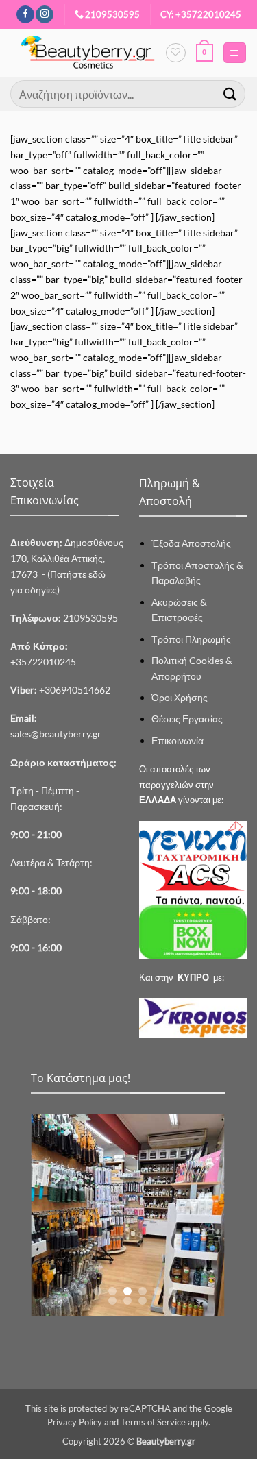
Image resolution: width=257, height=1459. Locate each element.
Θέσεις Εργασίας (187, 718)
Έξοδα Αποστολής (191, 543)
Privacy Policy (74, 1422)
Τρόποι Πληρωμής (191, 639)
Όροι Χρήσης (179, 697)
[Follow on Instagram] (44, 14)
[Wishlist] (175, 52)
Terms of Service (153, 1422)
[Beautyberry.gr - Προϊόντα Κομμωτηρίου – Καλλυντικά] (88, 53)
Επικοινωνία (177, 740)
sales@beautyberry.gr (55, 733)
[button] (204, 53)
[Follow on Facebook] (25, 14)
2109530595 (112, 14)
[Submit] (230, 93)
